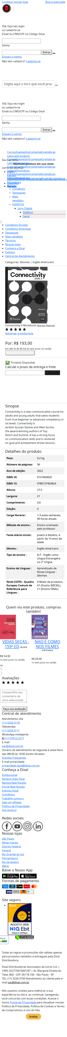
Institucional (9, 775)
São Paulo (8, 839)
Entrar (47, 52)
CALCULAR (52, 372)
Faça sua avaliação (14, 709)
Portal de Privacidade (23, 1002)
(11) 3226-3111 (11, 730)
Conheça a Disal (15, 248)
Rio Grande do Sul (13, 854)
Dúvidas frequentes (14, 758)
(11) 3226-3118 (11, 722)
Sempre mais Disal (13, 779)
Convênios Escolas (16, 225)
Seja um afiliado (11, 802)
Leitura (11, 178)
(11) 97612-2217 (14, 738)
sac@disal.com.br (12, 746)
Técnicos (10, 240)
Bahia (5, 866)
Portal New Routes (13, 787)
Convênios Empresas (18, 229)
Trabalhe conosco (13, 798)
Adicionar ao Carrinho (20, 353)
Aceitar (33, 1016)
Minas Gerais (10, 842)
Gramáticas (48, 174)
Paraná (6, 850)
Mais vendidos (14, 236)
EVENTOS (18, 204)
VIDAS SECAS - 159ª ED (15, 644)
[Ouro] (20, 919)
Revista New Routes (14, 783)
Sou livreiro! (9, 810)
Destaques (19, 193)
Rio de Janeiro (10, 862)
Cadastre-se (33, 61)
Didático (28, 212)
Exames (20, 174)
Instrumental (33, 174)
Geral (26, 216)
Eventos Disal (10, 790)
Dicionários (14, 182)
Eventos (10, 252)
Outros (11, 186)
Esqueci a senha (12, 57)
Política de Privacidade (16, 806)
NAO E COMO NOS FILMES (47, 644)
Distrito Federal (11, 846)
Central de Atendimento (20, 256)
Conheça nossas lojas (15, 2)
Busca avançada (55, 2)
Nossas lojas (12, 244)
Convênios (18, 189)
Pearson (41, 325)
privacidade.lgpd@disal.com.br (21, 765)
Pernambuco (10, 858)
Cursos (11, 174)
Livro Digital (25, 208)
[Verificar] (24, 937)
